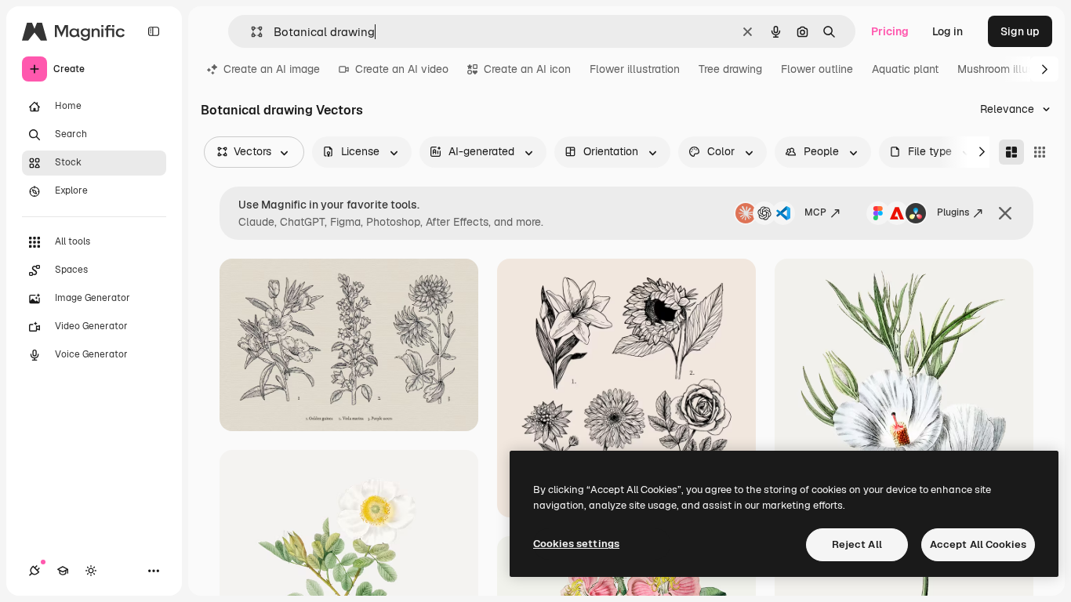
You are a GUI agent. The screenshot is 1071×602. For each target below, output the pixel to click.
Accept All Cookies (978, 544)
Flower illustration (635, 69)
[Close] (1005, 213)
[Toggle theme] (90, 570)
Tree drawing (730, 69)
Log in (947, 31)
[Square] (1039, 152)
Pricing (890, 31)
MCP (815, 212)
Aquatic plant (905, 69)
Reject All (857, 544)
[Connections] (34, 570)
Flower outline (817, 69)
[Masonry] (1011, 152)
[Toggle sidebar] (153, 31)
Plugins (953, 212)
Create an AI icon (527, 69)
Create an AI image (271, 69)
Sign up (1020, 31)
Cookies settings (576, 543)
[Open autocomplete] (250, 32)
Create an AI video (401, 69)
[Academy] (62, 570)
